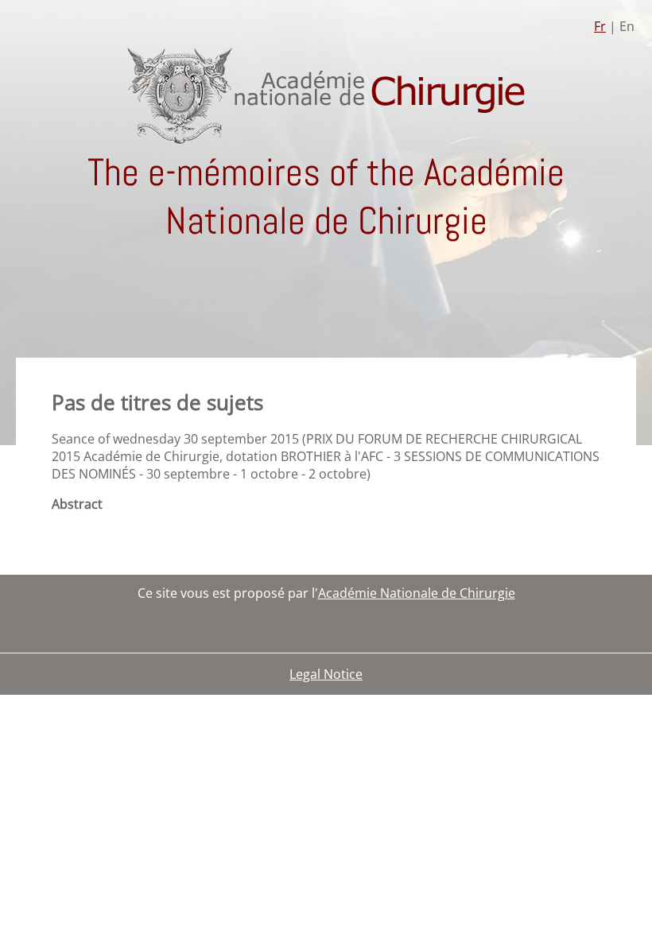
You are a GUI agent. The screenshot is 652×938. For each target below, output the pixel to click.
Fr (600, 26)
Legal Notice (326, 674)
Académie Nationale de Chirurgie (416, 593)
